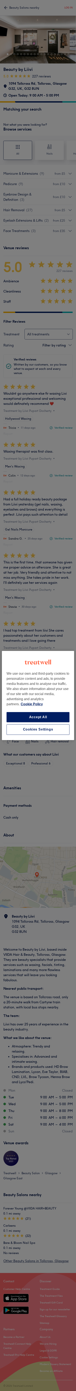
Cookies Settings (38, 729)
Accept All (38, 717)
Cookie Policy (32, 704)
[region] (38, 695)
